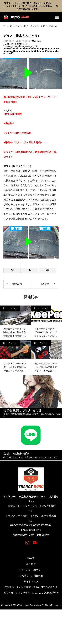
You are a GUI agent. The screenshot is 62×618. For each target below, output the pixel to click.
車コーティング (10, 308)
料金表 (31, 558)
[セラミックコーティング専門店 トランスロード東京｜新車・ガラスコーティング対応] (16, 17)
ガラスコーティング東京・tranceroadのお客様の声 (31, 593)
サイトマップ (31, 581)
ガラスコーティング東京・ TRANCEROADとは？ (31, 587)
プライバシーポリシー (31, 570)
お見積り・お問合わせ (31, 575)
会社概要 (31, 564)
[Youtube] (35, 542)
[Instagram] (27, 542)
